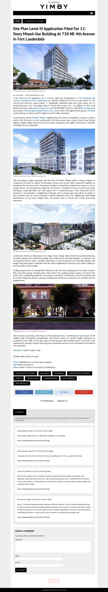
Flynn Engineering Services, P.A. (38, 110)
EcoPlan (91, 110)
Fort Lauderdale (39, 100)
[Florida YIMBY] (54, 5)
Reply (51, 431)
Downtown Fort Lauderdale (79, 373)
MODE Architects (85, 108)
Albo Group (44, 373)
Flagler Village (39, 117)
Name (17, 556)
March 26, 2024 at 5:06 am (36, 471)
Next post (61, 401)
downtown (27, 100)
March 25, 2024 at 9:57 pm (38, 451)
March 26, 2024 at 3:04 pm (36, 499)
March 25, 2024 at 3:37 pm (37, 431)
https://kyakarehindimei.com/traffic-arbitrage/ (33, 440)
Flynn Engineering (50, 378)
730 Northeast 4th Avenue (25, 373)
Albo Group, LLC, (41, 108)
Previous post (48, 401)
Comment (18, 540)
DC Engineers (59, 373)
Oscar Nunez (19, 95)
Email (17, 562)
